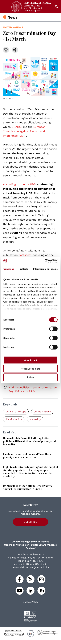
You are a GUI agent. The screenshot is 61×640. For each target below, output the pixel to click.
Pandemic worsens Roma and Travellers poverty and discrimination (27, 455)
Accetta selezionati (30, 368)
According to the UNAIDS (19, 184)
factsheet (25, 254)
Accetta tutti (30, 360)
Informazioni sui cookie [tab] (45, 269)
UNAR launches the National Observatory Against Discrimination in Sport (27, 487)
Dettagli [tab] (24, 269)
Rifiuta (30, 377)
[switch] (53, 329)
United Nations (13, 27)
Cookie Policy (30, 602)
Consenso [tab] (8, 269)
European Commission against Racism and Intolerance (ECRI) (24, 131)
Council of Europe (15, 411)
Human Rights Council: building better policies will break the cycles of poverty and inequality (29, 441)
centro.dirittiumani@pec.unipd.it (30, 567)
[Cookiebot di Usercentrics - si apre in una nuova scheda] (45, 261)
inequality (35, 419)
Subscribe (30, 521)
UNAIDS (17, 126)
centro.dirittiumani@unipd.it (30, 564)
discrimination (13, 419)
